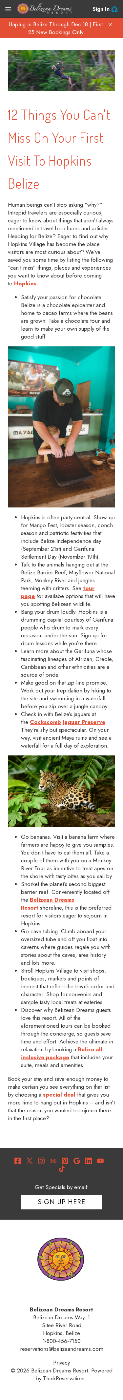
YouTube (100, 1161)
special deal (59, 1095)
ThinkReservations (64, 1378)
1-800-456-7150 (62, 1341)
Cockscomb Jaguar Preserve (67, 722)
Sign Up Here (61, 1202)
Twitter (29, 1161)
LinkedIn (88, 1161)
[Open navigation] (8, 9)
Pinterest (65, 1161)
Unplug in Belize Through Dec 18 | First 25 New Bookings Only (56, 28)
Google (76, 1161)
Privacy (61, 1363)
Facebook (17, 1161)
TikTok (61, 1168)
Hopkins (25, 283)
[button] (110, 25)
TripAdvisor (53, 1161)
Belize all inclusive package (61, 1053)
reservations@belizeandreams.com (61, 1349)
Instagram (41, 1161)
